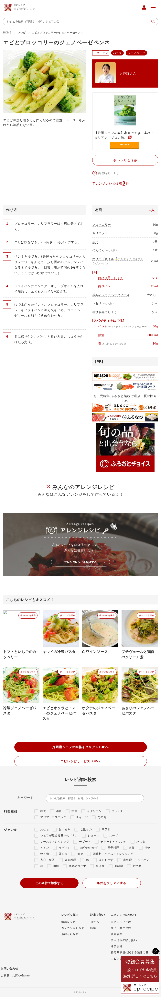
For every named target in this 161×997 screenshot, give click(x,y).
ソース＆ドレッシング (54, 841)
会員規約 (116, 934)
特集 (93, 928)
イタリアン (94, 811)
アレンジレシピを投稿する (80, 562)
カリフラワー (101, 233)
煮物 (132, 847)
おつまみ (64, 829)
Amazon (124, 144)
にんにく (98, 250)
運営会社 (116, 946)
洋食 (59, 811)
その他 (102, 817)
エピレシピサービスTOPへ (80, 761)
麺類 (56, 866)
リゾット (64, 847)
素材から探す (70, 934)
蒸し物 (63, 853)
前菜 (80, 853)
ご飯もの (86, 829)
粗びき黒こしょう (110, 277)
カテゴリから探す (72, 928)
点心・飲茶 (47, 859)
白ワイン (104, 286)
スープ (113, 835)
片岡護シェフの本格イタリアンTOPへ (80, 747)
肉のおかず (106, 859)
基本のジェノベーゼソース (111, 295)
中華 (74, 811)
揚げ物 (100, 866)
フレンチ (117, 811)
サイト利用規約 (121, 928)
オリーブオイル (103, 259)
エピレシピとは (121, 921)
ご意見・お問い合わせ (15, 975)
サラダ (106, 829)
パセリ (97, 303)
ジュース (93, 835)
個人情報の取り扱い (124, 940)
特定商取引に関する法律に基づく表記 (135, 952)
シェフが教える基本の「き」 (59, 835)
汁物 (147, 847)
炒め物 (137, 866)
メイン (44, 847)
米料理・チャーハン (136, 859)
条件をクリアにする (111, 883)
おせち (44, 829)
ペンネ (102, 326)
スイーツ (82, 817)
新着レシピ (68, 921)
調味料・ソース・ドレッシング (113, 853)
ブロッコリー (101, 224)
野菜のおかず (77, 866)
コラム (94, 921)
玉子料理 (113, 847)
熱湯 (101, 335)
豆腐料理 (70, 859)
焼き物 (44, 853)
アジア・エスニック (53, 817)
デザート (85, 841)
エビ (95, 241)
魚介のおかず (89, 847)
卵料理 (118, 866)
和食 (43, 811)
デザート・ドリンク (114, 841)
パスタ (140, 841)
